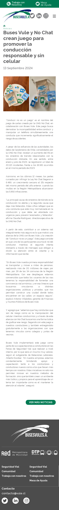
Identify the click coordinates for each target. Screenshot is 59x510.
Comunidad (8, 471)
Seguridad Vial (10, 466)
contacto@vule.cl (13, 493)
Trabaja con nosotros (14, 476)
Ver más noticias (40, 402)
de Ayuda (46, 3)
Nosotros (18, 3)
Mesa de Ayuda (38, 480)
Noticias (7, 28)
